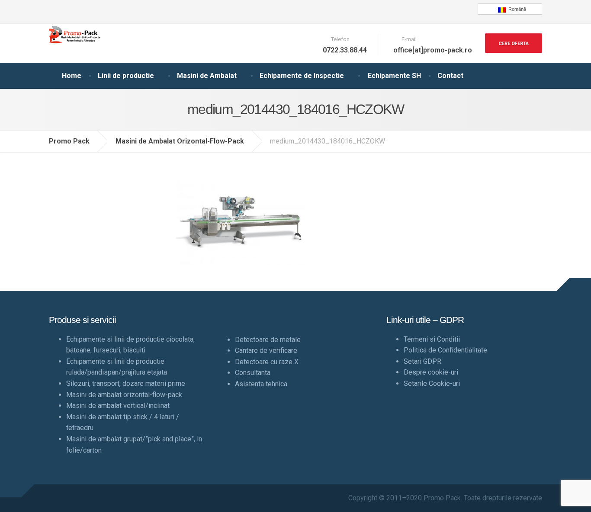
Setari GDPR (422, 361)
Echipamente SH (394, 76)
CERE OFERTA (513, 43)
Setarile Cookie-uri (432, 383)
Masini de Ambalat (207, 76)
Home (71, 76)
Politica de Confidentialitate (445, 350)
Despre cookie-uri (431, 372)
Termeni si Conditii (432, 339)
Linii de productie (126, 76)
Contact (450, 76)
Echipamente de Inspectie (302, 76)
